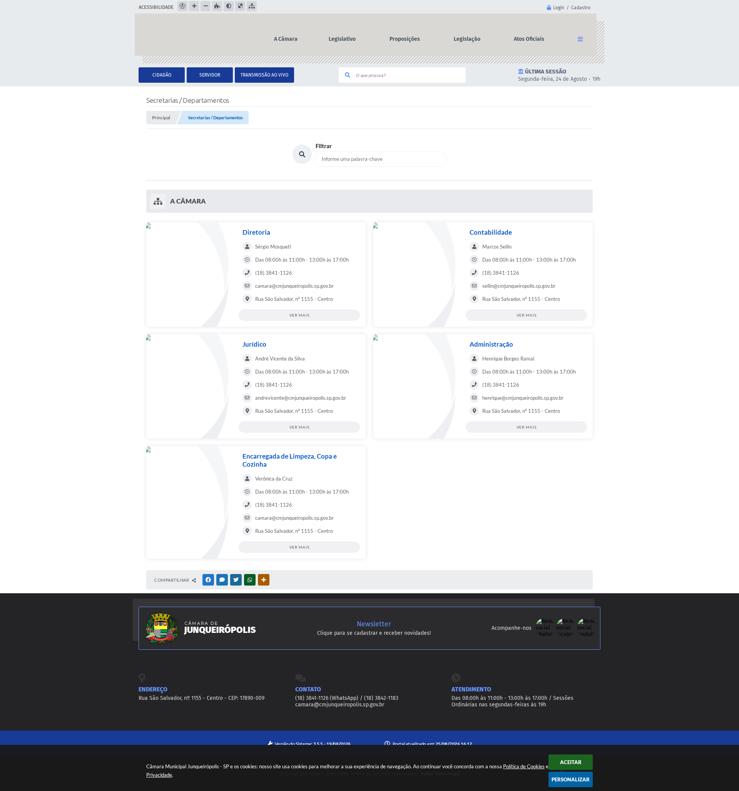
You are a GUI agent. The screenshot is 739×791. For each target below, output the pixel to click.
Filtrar (324, 145)
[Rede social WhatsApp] (545, 635)
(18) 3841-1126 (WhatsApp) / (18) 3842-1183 (346, 698)
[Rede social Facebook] (566, 635)
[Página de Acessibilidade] (182, 6)
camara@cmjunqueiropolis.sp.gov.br (339, 704)
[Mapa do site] (252, 6)
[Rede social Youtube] (586, 635)
